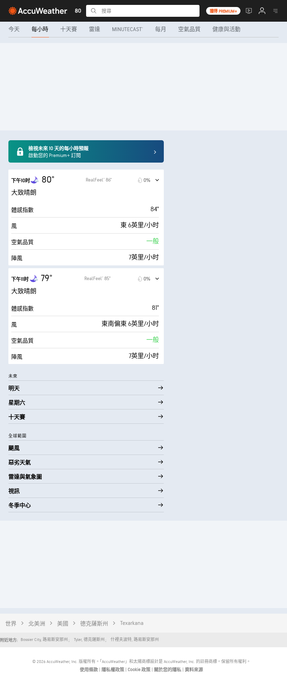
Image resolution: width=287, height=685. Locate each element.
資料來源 (194, 669)
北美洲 (36, 624)
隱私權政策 (113, 669)
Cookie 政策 (140, 669)
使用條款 (89, 669)
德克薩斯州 (94, 624)
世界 (10, 624)
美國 (62, 624)
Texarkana (132, 623)
